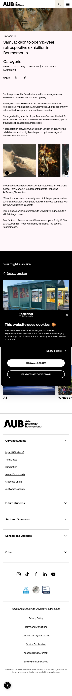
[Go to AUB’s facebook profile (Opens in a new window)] (36, 574)
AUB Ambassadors (15, 489)
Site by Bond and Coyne (36, 661)
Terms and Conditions (36, 626)
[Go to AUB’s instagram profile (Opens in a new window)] (18, 574)
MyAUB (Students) (14, 452)
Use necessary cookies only (36, 374)
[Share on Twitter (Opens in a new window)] (16, 77)
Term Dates (11, 459)
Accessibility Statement (36, 652)
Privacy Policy (36, 618)
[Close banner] (67, 315)
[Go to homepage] (36, 424)
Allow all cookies (36, 363)
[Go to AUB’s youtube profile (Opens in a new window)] (53, 574)
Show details (54, 350)
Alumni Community (15, 474)
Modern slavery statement (36, 635)
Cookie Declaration (36, 644)
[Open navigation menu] (68, 4)
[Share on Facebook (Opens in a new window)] (24, 77)
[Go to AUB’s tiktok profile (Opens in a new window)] (27, 574)
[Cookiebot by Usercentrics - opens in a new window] (18, 315)
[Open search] (59, 4)
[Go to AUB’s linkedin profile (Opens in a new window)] (44, 574)
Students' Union (13, 481)
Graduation (11, 467)
